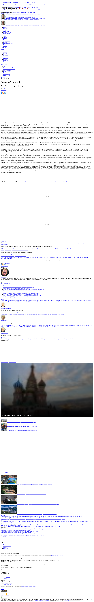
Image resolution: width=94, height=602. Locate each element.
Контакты (5, 548)
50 (1, 530)
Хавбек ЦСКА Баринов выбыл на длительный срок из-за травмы (20, 296)
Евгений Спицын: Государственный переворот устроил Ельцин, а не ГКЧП (55, 338)
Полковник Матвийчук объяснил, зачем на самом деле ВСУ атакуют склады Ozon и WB (24, 4)
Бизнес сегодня (6, 39)
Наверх (2, 589)
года (3, 528)
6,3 (1, 528)
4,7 (1, 531)
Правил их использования (57, 555)
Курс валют (6, 72)
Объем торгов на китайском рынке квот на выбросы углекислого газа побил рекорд (37, 514)
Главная (5, 27)
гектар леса (7, 532)
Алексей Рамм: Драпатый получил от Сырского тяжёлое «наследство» (55, 517)
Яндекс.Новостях (26, 181)
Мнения (2, 517)
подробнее (66, 600)
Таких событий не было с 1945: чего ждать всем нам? (17, 415)
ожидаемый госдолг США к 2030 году (21, 530)
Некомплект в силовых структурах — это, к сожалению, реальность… (23, 18)
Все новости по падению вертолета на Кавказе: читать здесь (21, 422)
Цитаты (5, 59)
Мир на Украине (7, 70)
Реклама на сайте (7, 546)
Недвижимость (6, 41)
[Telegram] (5, 93)
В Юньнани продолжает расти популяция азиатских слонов (32, 494)
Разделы (2, 49)
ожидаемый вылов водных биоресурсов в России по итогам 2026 (22, 531)
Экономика (6, 31)
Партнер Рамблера (5, 595)
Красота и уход (6, 74)
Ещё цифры (3, 536)
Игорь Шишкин (4, 333)
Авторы (5, 57)
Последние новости (5, 283)
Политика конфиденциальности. (41, 600)
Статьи (5, 53)
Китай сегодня (6, 75)
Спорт (4, 36)
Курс (2, 13)
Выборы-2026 (6, 71)
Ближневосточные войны (9, 69)
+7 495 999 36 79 (7, 578)
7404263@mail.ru (8, 583)
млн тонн (4, 531)
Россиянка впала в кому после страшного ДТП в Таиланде (18, 287)
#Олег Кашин (6, 263)
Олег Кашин (3, 277)
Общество (5, 30)
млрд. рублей (4, 533)
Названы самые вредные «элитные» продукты (15, 285)
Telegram (60, 181)
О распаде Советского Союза (7, 325)
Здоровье (5, 37)
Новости (5, 52)
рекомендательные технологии (28, 586)
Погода (5, 46)
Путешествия (6, 33)
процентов (6, 535)
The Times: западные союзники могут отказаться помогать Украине (20, 294)
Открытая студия (5, 516)
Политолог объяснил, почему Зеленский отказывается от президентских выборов (23, 289)
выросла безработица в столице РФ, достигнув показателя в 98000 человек (26, 535)
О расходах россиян (5, 300)
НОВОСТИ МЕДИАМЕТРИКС (8, 362)
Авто (4, 34)
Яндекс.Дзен (54, 181)
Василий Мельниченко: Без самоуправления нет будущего (51, 519)
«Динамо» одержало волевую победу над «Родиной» (17, 288)
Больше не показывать (74, 600)
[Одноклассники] (3, 93)
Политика (5, 28)
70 (2, 535)
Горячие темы (4, 64)
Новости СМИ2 (4, 472)
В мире (5, 38)
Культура (5, 44)
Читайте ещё (3, 241)
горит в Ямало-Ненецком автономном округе (20, 532)
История (5, 47)
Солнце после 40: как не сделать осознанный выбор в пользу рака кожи (21, 292)
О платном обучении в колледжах (8, 312)
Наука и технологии (8, 43)
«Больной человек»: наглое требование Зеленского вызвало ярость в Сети (22, 290)
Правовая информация (8, 544)
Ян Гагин (42, 18)
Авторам (5, 547)
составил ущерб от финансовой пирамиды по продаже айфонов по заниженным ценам (28, 533)
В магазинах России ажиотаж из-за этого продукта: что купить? (22, 426)
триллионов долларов (7, 530)
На (1, 535)
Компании (5, 61)
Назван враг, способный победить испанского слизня (13, 256)
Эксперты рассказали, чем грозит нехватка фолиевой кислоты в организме (21, 19)
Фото (4, 54)
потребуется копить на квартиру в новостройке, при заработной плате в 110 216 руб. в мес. (26, 528)
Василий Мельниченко (6, 308)
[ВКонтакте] (1, 93)
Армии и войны (7, 32)
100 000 (2, 532)
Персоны (5, 60)
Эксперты (5, 58)
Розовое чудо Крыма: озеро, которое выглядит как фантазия (46, 526)
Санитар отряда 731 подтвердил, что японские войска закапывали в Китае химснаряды (38, 504)
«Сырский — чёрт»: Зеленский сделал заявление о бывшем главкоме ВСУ (20, 2)
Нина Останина (4, 320)
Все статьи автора (5, 280)
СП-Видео (5, 55)
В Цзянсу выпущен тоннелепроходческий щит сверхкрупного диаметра (35, 484)
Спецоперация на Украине (9, 67)
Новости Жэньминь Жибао (7, 474)
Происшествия (6, 42)
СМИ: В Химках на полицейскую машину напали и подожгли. (22, 430)
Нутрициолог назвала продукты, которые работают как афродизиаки (19, 12)
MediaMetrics (66, 181)
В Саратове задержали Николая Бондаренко (11, 254)
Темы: (4, 66)
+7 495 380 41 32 (7, 584)
